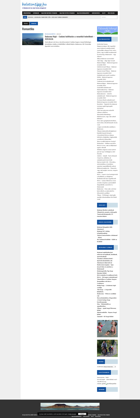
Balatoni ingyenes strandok (49, 13)
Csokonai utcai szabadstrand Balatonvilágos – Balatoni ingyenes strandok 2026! (107, 83)
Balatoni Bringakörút (83, 13)
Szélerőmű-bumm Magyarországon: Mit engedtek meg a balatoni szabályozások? (106, 46)
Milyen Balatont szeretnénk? (105, 58)
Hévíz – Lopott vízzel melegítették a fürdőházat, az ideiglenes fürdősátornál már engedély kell (107, 176)
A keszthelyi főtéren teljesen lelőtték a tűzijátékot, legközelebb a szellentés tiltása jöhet (107, 137)
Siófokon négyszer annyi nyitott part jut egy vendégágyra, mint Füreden (106, 152)
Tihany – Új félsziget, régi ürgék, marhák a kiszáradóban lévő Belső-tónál (107, 197)
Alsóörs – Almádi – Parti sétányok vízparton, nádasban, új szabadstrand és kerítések (107, 158)
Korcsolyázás (96, 13)
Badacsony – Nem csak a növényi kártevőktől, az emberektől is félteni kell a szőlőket (106, 191)
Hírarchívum (27, 13)
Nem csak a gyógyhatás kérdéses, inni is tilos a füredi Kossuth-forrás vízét (107, 123)
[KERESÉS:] (109, 17)
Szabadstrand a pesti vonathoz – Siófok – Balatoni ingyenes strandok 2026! (106, 77)
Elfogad (82, 414)
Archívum (100, 366)
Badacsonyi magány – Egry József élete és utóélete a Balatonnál (105, 267)
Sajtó (103, 13)
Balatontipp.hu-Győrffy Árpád (30, 415)
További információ (72, 414)
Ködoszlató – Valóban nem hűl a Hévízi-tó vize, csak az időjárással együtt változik (107, 145)
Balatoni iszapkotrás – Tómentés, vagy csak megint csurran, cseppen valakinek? (107, 170)
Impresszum (100, 377)
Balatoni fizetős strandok (67, 13)
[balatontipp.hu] (37, 6)
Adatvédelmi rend (111, 379)
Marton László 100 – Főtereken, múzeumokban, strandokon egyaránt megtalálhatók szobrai (106, 164)
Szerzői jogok (101, 379)
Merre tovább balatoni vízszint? (106, 141)
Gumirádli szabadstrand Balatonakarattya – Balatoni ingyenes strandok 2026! (105, 90)
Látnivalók (36, 13)
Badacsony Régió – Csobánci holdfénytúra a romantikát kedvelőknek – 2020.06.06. (69, 37)
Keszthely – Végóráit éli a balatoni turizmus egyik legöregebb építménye (107, 106)
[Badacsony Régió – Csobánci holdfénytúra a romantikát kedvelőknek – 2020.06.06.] (32, 44)
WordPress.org (101, 381)
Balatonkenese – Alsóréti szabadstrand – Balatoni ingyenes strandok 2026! (107, 96)
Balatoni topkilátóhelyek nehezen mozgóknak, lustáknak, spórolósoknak (107, 254)
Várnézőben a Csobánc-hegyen (107, 279)
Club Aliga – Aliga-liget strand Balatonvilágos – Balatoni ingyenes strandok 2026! (107, 63)
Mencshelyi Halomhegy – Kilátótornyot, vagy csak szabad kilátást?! (106, 116)
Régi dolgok (111, 13)
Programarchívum (50, 34)
